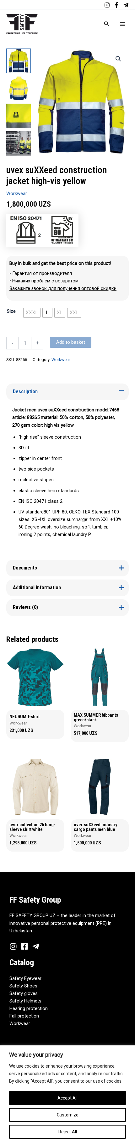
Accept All (67, 1097)
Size (11, 311)
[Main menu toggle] (122, 24)
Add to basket (70, 342)
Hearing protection (28, 1008)
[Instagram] (107, 5)
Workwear (16, 193)
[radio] (32, 312)
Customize (67, 1114)
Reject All (67, 1131)
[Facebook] (116, 5)
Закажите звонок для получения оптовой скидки (62, 288)
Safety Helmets (25, 1001)
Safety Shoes (23, 986)
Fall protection (24, 1016)
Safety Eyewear (25, 978)
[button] (107, 24)
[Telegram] (126, 5)
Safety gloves (23, 993)
